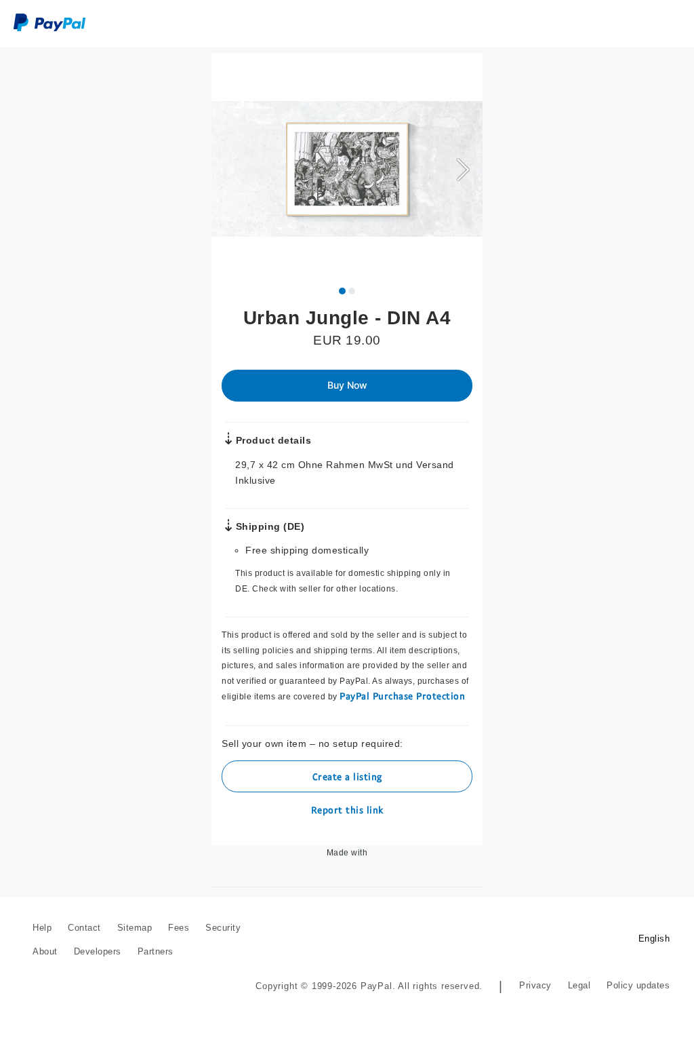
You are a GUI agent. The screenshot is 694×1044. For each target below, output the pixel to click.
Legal (580, 985)
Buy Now (347, 385)
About (45, 951)
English (655, 938)
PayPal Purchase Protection (399, 695)
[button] (462, 169)
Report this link (347, 809)
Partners (156, 951)
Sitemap (134, 928)
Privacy (537, 985)
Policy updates (639, 985)
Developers (97, 951)
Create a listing (347, 776)
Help (42, 928)
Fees (178, 928)
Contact (84, 928)
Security (223, 928)
